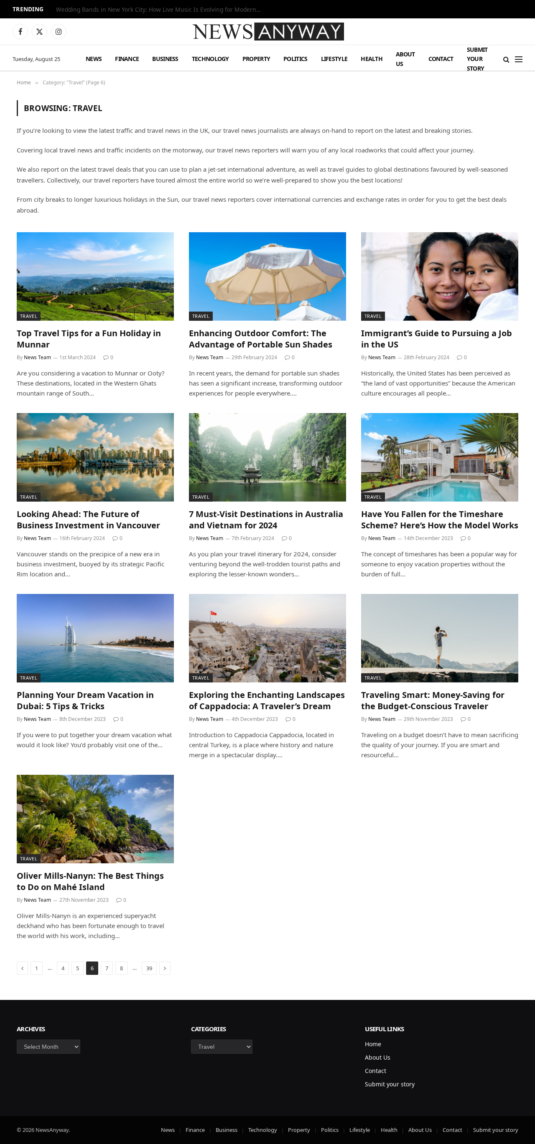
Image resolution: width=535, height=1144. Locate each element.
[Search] (506, 59)
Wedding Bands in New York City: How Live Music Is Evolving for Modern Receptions (160, 9)
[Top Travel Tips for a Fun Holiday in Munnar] (95, 276)
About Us (405, 58)
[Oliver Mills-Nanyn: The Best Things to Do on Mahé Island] (95, 819)
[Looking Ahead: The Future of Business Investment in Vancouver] (95, 457)
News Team (37, 357)
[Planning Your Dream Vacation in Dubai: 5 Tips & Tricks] (95, 638)
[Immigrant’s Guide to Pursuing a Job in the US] (439, 276)
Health (371, 59)
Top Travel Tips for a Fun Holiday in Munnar (89, 338)
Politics (295, 59)
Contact (440, 59)
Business (165, 59)
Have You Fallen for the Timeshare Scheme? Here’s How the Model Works (439, 519)
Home (373, 1044)
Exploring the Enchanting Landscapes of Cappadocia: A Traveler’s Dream (267, 700)
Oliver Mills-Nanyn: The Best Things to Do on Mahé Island (90, 881)
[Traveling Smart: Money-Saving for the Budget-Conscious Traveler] (439, 638)
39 (149, 968)
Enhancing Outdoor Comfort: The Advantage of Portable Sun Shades (260, 338)
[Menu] (518, 59)
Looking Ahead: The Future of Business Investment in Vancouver (88, 519)
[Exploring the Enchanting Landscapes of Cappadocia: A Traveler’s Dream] (267, 638)
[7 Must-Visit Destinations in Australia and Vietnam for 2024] (267, 457)
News (94, 59)
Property (256, 59)
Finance (127, 59)
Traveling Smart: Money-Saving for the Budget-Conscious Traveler (432, 700)
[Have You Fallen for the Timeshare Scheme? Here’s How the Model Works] (439, 457)
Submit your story (477, 59)
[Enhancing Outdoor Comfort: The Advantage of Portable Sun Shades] (267, 276)
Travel (28, 316)
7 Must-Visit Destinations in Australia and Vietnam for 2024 (266, 519)
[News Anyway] (267, 31)
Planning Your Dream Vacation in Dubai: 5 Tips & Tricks (85, 700)
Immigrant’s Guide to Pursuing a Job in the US (436, 338)
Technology (210, 59)
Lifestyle (334, 59)
